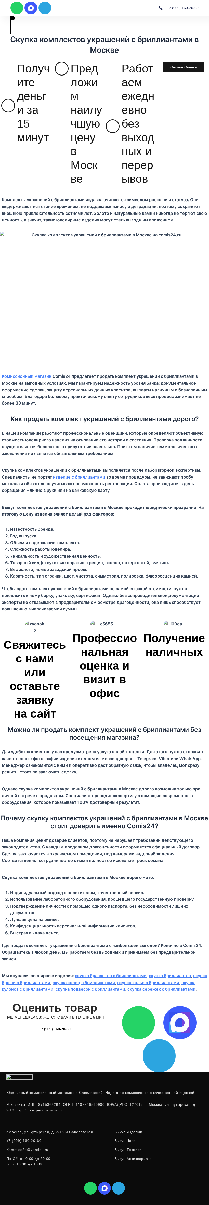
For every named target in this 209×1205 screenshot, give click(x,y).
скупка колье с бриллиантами (148, 982)
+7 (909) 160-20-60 (55, 1029)
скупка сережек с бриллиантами (161, 989)
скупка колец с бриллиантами (84, 982)
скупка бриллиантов (170, 975)
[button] (197, 24)
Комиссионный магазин (26, 376)
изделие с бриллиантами (79, 477)
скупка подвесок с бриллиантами (90, 989)
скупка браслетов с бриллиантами (111, 975)
